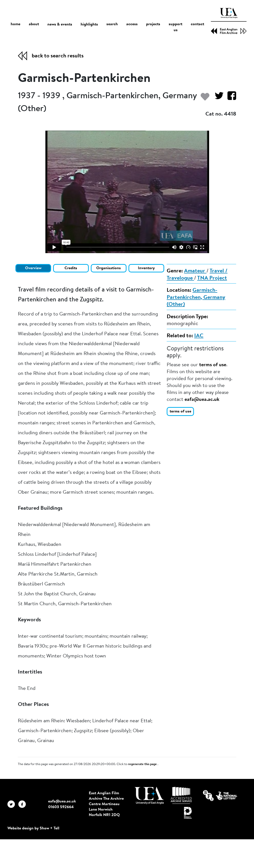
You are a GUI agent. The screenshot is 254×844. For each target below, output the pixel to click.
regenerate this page (143, 764)
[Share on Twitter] (217, 98)
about (34, 24)
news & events (59, 24)
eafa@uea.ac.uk (202, 399)
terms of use (212, 364)
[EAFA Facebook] (23, 804)
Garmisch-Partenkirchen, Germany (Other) (196, 297)
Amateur (195, 271)
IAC (198, 336)
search (112, 24)
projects (153, 24)
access (132, 24)
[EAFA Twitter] (12, 804)
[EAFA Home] (229, 21)
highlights (89, 24)
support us (175, 27)
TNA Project (212, 278)
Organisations (108, 268)
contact (197, 24)
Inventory (146, 268)
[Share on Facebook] (229, 98)
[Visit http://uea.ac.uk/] (149, 795)
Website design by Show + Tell (33, 828)
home (15, 24)
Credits (70, 268)
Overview (33, 268)
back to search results (58, 56)
